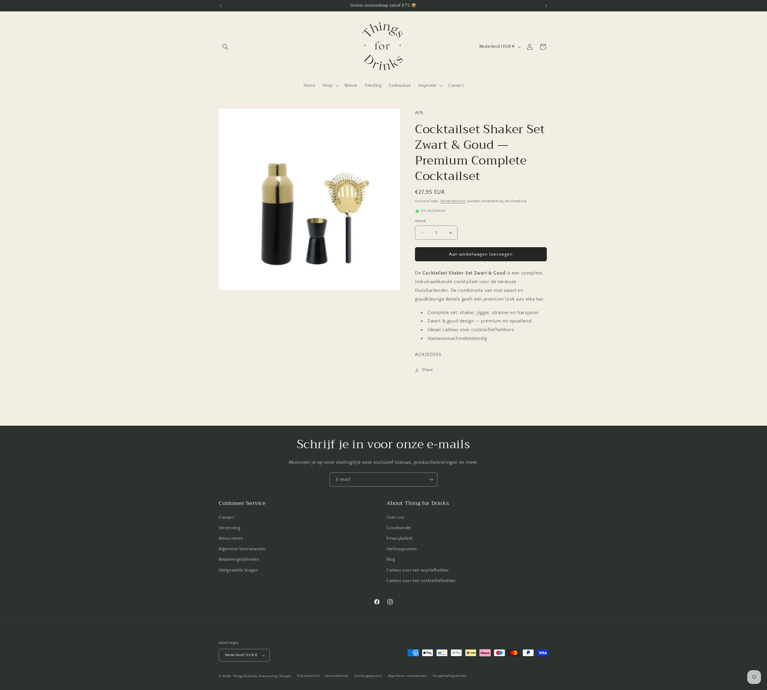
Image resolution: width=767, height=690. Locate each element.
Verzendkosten (453, 201)
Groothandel (398, 528)
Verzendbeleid (336, 676)
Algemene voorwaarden (407, 676)
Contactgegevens (368, 676)
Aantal (420, 221)
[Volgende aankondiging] (546, 5)
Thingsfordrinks (245, 676)
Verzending (230, 528)
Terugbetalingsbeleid (449, 676)
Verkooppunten (401, 549)
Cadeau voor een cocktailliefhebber (421, 580)
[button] (225, 46)
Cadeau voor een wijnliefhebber (417, 570)
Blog (390, 559)
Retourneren (231, 538)
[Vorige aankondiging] (220, 5)
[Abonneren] (430, 479)
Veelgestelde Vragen (238, 570)
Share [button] (427, 370)
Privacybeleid (399, 538)
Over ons (395, 517)
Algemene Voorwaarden (242, 549)
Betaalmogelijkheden (239, 559)
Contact (226, 517)
